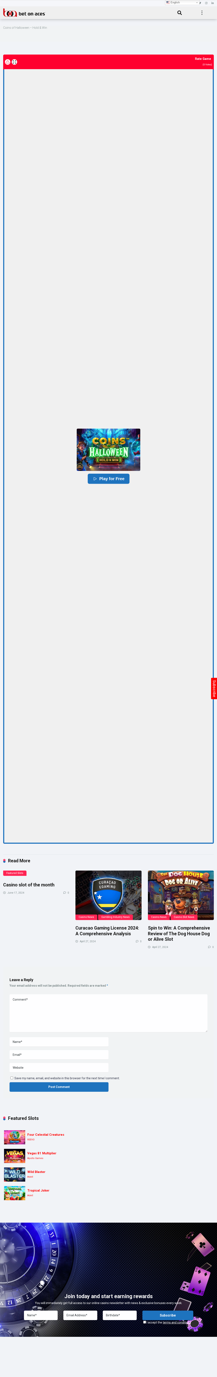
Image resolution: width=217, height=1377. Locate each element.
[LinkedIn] (212, 3)
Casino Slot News (184, 917)
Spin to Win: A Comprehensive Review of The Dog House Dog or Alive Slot (179, 933)
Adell (30, 1176)
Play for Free (111, 478)
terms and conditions (177, 1322)
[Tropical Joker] (14, 1193)
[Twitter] (200, 3)
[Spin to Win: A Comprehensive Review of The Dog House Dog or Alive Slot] (181, 895)
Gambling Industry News (115, 917)
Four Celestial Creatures (45, 1135)
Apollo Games (35, 1158)
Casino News (86, 917)
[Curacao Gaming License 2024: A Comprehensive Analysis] (108, 895)
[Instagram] (206, 3)
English (175, 2)
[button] (108, 450)
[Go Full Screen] (14, 62)
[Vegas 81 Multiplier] (14, 1156)
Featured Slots (14, 873)
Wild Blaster (36, 1172)
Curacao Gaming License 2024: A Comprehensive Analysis (107, 930)
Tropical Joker (38, 1190)
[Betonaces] (24, 12)
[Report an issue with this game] (7, 62)
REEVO (31, 1139)
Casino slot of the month (28, 884)
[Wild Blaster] (14, 1174)
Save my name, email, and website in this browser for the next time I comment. (67, 1078)
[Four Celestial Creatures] (14, 1137)
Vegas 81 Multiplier (41, 1153)
